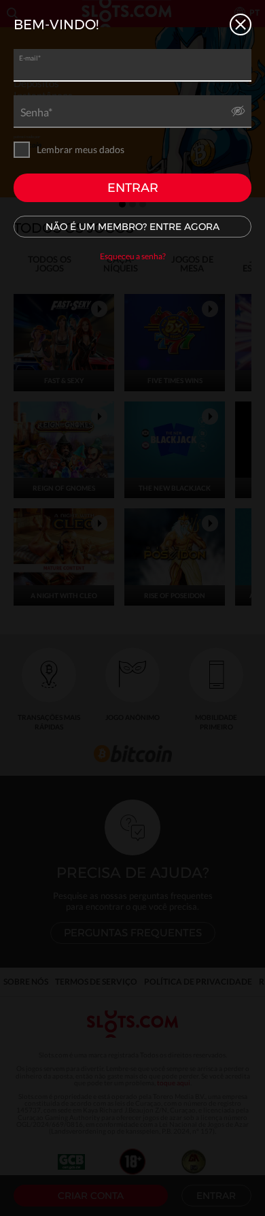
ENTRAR (132, 187)
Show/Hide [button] (238, 114)
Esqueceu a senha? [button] (133, 256)
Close (240, 24)
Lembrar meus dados (80, 149)
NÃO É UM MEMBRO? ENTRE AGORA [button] (132, 226)
